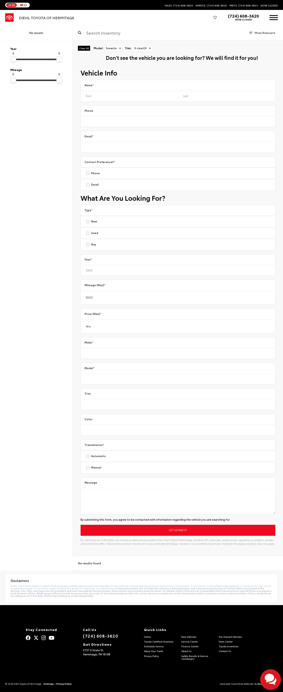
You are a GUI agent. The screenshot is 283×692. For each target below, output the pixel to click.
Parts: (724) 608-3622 (244, 5)
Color (88, 419)
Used (94, 233)
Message (91, 482)
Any (93, 244)
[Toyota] (9, 17)
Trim (88, 393)
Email (89, 136)
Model (89, 368)
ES (25, 5)
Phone (89, 111)
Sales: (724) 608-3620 (178, 5)
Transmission (94, 445)
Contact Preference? (100, 162)
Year (88, 259)
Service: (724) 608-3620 (211, 5)
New (94, 221)
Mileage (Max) (95, 285)
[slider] (13, 59)
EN (13, 5)
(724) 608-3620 (243, 15)
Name (89, 85)
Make (89, 342)
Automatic (98, 456)
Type (89, 210)
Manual (96, 467)
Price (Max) (93, 314)
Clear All (84, 48)
